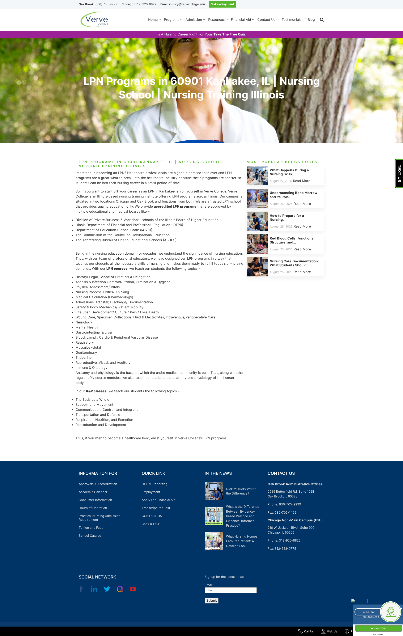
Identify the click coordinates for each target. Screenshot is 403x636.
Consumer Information (95, 500)
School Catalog (90, 536)
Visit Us (332, 631)
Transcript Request (156, 508)
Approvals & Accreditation (98, 484)
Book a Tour (151, 524)
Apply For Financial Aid (158, 500)
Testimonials (291, 19)
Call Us (309, 631)
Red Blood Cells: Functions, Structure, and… (292, 240)
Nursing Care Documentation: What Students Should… (294, 263)
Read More (301, 181)
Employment (151, 492)
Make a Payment (222, 4)
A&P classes (96, 391)
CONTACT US (152, 516)
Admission (194, 19)
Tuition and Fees (91, 528)
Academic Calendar (93, 492)
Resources (216, 19)
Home (153, 19)
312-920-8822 (290, 540)
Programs (171, 19)
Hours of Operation (93, 508)
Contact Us (266, 19)
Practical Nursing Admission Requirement (99, 518)
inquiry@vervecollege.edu (187, 4)
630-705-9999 (290, 504)
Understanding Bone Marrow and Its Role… (294, 195)
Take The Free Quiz (229, 34)
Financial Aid (241, 19)
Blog (311, 19)
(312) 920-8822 (145, 4)
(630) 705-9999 (105, 4)
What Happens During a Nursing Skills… (289, 172)
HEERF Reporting (154, 484)
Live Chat (377, 611)
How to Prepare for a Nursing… (287, 217)
